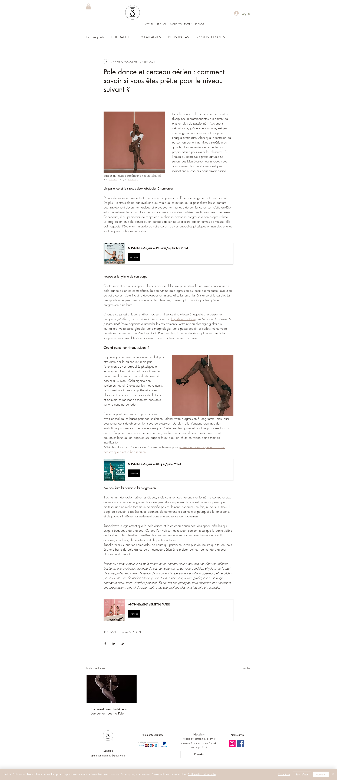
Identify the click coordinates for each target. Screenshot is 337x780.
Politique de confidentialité (202, 774)
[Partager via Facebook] (105, 643)
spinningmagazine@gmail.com (108, 755)
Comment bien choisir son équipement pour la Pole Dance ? (109, 711)
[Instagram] (232, 743)
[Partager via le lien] (122, 643)
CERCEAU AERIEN (149, 37)
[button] (88, 6)
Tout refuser (302, 774)
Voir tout (247, 667)
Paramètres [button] (284, 774)
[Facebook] (240, 743)
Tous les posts (95, 37)
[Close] (333, 774)
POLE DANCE (120, 37)
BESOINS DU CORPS (210, 37)
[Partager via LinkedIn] (113, 643)
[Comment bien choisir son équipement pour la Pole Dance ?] (112, 689)
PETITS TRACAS (178, 37)
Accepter (321, 774)
